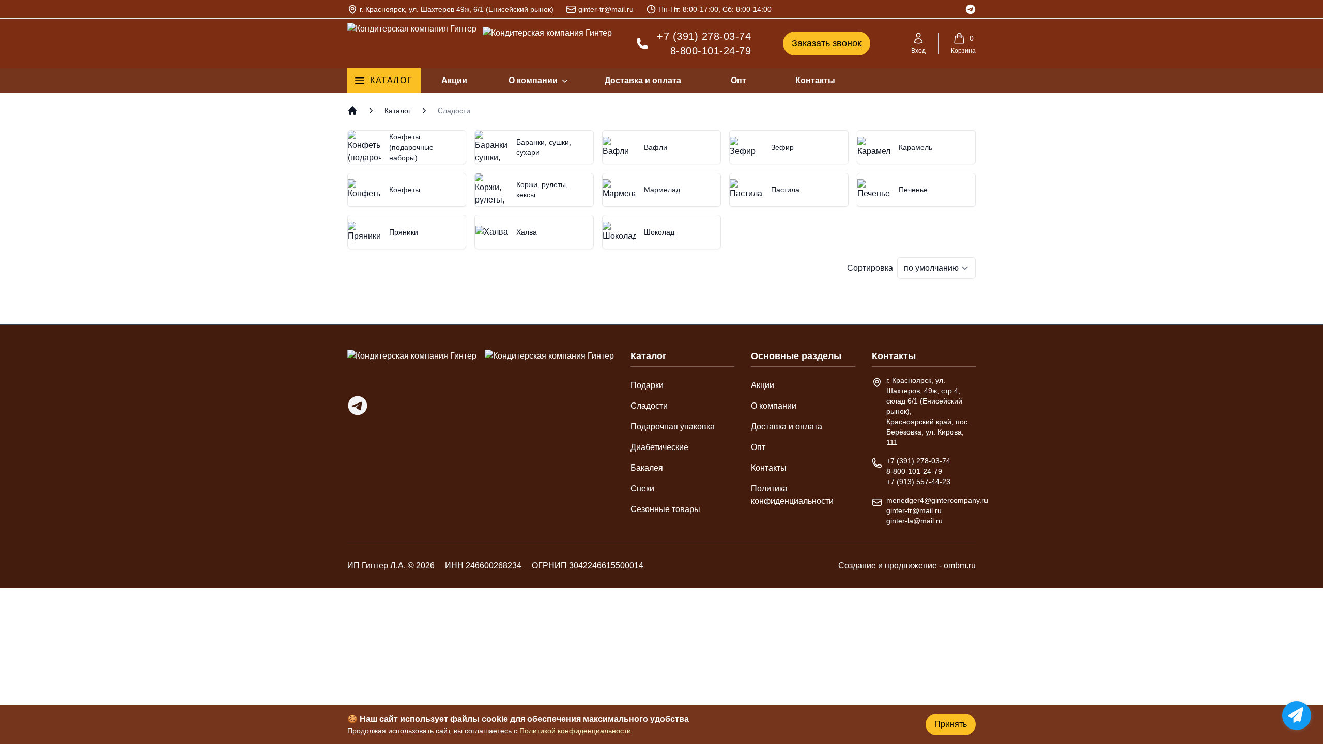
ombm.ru (960, 565)
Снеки (642, 488)
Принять (950, 724)
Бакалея (646, 467)
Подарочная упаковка (672, 426)
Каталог (391, 80)
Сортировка (870, 268)
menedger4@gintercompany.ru (937, 500)
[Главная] (352, 110)
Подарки (647, 385)
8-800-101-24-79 (710, 50)
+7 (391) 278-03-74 (704, 36)
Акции (454, 80)
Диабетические (659, 447)
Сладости (649, 405)
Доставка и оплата (643, 80)
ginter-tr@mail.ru (606, 9)
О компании (533, 80)
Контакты (815, 80)
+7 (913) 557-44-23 (918, 481)
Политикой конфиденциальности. (576, 730)
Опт (738, 80)
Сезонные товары (665, 509)
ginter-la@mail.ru (914, 521)
